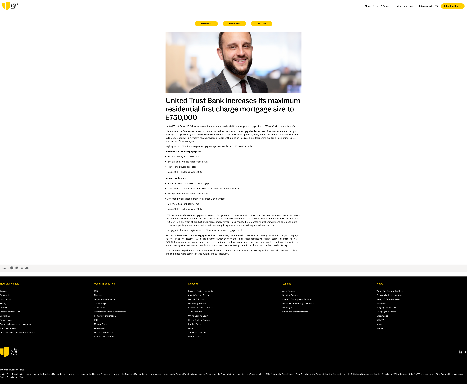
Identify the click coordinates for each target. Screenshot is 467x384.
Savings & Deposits (382, 6)
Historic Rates (194, 336)
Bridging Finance (290, 295)
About (368, 6)
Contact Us (5, 295)
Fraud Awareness (8, 328)
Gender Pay (99, 307)
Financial (98, 295)
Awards (380, 324)
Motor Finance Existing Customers (298, 303)
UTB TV (380, 320)
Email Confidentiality (103, 332)
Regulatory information (105, 316)
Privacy (3, 303)
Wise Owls (381, 303)
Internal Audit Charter (104, 336)
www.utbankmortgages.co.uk (227, 230)
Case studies (382, 316)
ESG (96, 291)
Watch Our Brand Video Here (390, 291)
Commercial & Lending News (390, 295)
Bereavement (6, 320)
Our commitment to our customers (110, 311)
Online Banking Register (199, 320)
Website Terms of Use (10, 311)
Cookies (3, 307)
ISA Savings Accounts (197, 303)
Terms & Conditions (197, 332)
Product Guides (195, 324)
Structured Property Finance (295, 311)
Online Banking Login (198, 316)
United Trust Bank (175, 126)
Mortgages (409, 6)
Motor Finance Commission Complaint (17, 332)
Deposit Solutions (196, 299)
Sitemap (380, 328)
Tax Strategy (100, 303)
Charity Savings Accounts (199, 295)
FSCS (96, 320)
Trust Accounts (195, 311)
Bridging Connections (386, 307)
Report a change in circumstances (15, 324)
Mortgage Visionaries (386, 311)
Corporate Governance (104, 299)
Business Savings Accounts (200, 291)
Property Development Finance (296, 299)
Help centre (5, 299)
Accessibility (99, 328)
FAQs (190, 328)
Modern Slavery (101, 324)
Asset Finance (288, 291)
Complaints (5, 316)
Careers (3, 291)
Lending (397, 6)
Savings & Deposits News (388, 299)
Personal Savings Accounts (200, 307)
